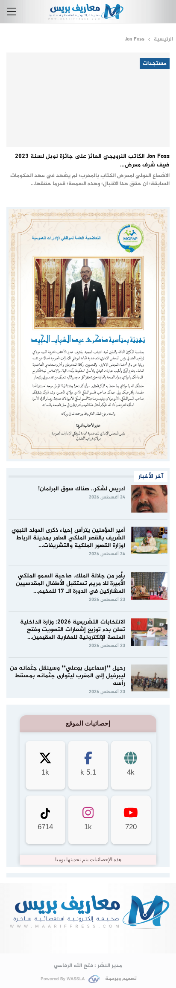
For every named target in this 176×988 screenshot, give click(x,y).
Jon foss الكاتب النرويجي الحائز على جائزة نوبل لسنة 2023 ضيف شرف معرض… (92, 161)
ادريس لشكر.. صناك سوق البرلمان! (81, 489)
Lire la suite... (88, 939)
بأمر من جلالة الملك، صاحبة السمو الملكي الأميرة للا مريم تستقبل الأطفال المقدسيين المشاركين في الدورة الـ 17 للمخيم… (70, 583)
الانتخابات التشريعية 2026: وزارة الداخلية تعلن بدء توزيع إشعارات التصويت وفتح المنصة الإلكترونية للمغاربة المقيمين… (72, 629)
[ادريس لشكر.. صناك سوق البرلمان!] (149, 499)
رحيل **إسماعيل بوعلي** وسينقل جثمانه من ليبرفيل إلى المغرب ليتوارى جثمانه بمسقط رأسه (67, 675)
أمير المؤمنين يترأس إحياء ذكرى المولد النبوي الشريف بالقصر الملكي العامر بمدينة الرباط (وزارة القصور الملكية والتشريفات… (68, 538)
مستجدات (155, 63)
